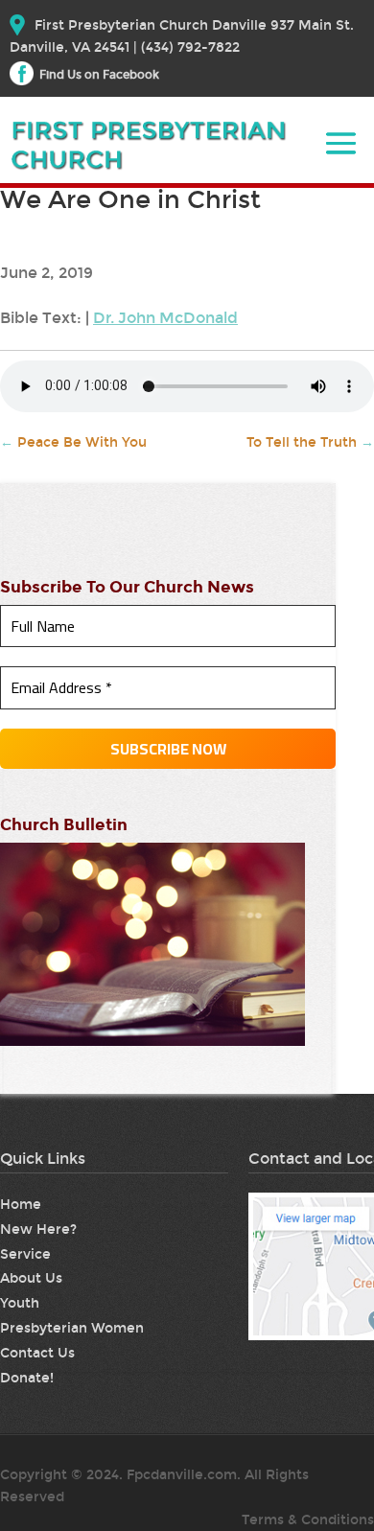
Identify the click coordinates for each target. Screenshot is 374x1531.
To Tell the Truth (310, 442)
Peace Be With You (73, 442)
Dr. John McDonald (165, 318)
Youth (19, 1303)
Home (20, 1204)
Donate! (27, 1378)
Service (25, 1254)
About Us (31, 1278)
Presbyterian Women (72, 1328)
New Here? (38, 1229)
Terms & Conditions (308, 1520)
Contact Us (37, 1353)
